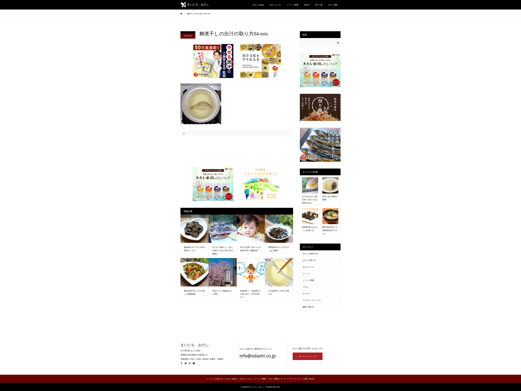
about (306, 4)
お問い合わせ (309, 378)
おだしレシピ (275, 4)
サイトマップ (294, 378)
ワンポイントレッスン (312, 300)
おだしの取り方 (309, 260)
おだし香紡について (277, 378)
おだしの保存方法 (310, 253)
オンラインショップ (307, 356)
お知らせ (219, 378)
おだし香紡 (333, 4)
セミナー (306, 293)
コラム (305, 287)
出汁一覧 (319, 4)
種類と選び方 (308, 307)
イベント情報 (292, 4)
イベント (306, 273)
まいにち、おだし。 (196, 345)
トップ (209, 378)
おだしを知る (258, 4)
